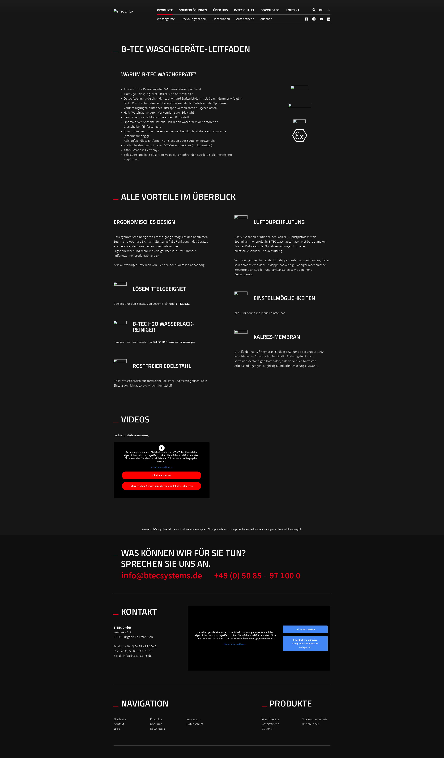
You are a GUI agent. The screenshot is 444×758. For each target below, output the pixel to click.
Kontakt (292, 10)
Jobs (117, 729)
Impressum (193, 719)
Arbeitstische (245, 18)
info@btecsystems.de (161, 575)
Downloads (270, 10)
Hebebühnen (221, 18)
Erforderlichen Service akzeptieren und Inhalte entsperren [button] (161, 485)
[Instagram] (313, 19)
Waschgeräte (166, 18)
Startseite (120, 719)
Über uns (220, 10)
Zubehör (266, 18)
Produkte (165, 10)
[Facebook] (306, 19)
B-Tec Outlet (244, 10)
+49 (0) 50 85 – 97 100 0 (257, 575)
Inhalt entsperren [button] (161, 475)
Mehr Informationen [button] (161, 467)
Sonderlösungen (193, 10)
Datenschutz (194, 724)
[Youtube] (321, 19)
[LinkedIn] (328, 19)
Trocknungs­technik (193, 18)
